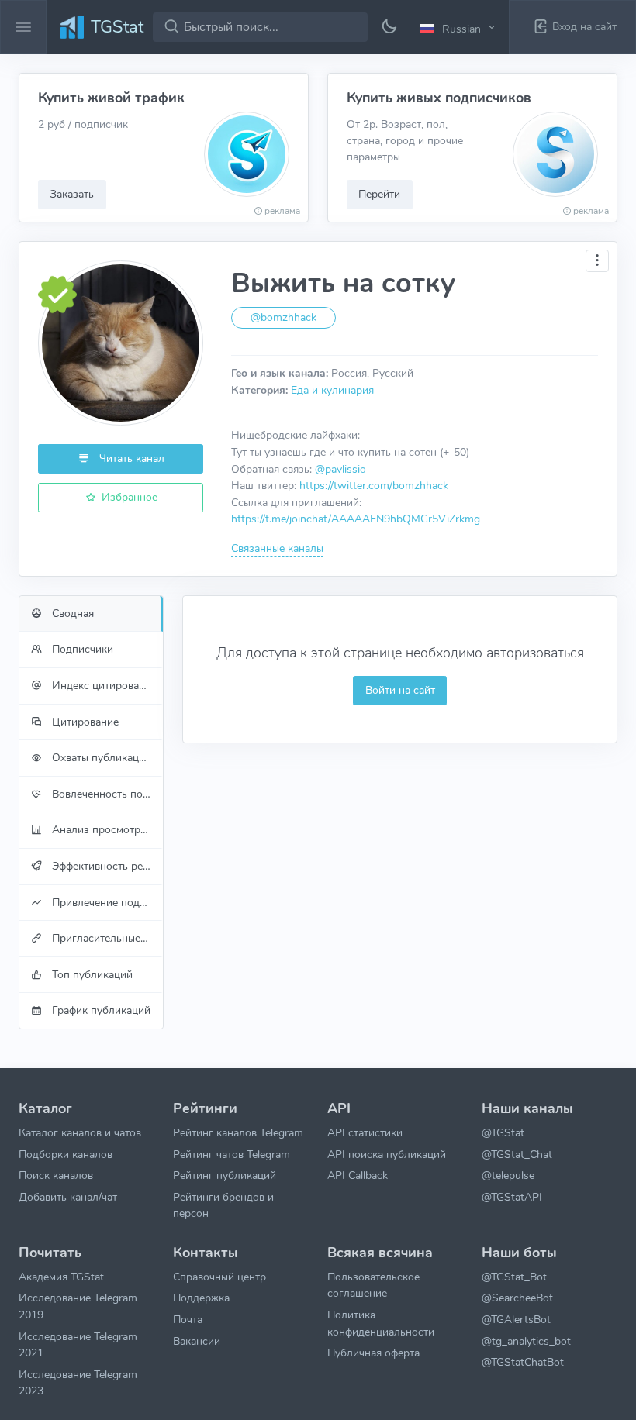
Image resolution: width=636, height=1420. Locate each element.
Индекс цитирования (103, 685)
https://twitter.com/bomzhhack (373, 485)
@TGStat (503, 1132)
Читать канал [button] (130, 458)
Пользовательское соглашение (373, 1285)
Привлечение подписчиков (106, 902)
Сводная (71, 613)
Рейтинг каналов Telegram (238, 1132)
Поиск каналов (56, 1175)
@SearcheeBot (517, 1297)
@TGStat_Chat (517, 1154)
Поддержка (201, 1297)
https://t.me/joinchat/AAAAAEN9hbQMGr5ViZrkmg (355, 518)
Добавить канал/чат (68, 1197)
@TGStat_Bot (514, 1276)
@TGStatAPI (512, 1197)
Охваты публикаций (100, 757)
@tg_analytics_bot (526, 1341)
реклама (282, 211)
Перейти (379, 194)
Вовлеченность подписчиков (106, 793)
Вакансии (196, 1341)
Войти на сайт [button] (400, 690)
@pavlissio (340, 469)
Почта (187, 1319)
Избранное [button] (128, 497)
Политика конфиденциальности (380, 1323)
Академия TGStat (61, 1276)
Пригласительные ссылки (106, 938)
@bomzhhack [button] (283, 317)
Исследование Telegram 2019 (78, 1306)
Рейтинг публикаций (224, 1175)
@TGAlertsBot (516, 1319)
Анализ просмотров (100, 829)
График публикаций (99, 1010)
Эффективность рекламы (106, 866)
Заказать (72, 194)
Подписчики (81, 649)
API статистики (365, 1132)
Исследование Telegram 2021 (78, 1345)
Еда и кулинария (332, 390)
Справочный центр (219, 1276)
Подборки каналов (65, 1154)
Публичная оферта (373, 1352)
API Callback (357, 1175)
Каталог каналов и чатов (80, 1132)
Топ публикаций (91, 974)
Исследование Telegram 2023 (78, 1383)
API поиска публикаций (386, 1154)
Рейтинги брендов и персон (223, 1205)
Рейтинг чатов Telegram (231, 1154)
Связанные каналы (277, 548)
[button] (459, 28)
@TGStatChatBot (523, 1362)
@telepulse (508, 1175)
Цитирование (84, 721)
